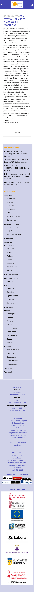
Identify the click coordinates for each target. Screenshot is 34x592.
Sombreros (11, 220)
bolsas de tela (13, 350)
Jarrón (9, 259)
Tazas (9, 339)
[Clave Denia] (26, 479)
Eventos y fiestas (11, 278)
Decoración (9, 246)
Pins (8, 213)
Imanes (10, 202)
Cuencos (10, 317)
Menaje (7, 311)
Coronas (10, 353)
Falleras (10, 256)
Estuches (10, 292)
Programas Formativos (18, 433)
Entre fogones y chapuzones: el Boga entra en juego (17, 175)
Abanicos (11, 198)
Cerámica (8, 242)
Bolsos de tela (12, 227)
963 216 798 (17, 400)
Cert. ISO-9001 (17, 470)
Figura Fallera (12, 296)
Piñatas (10, 281)
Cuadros (10, 249)
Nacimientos (12, 267)
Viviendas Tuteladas (18, 435)
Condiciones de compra (17, 460)
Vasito (9, 342)
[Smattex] (6, 483)
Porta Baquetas (13, 216)
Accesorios (8, 195)
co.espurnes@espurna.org (17, 402)
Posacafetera (12, 328)
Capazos (10, 231)
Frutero (10, 321)
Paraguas (11, 209)
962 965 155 (17, 392)
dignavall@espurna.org (17, 410)
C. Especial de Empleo (18, 421)
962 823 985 (17, 408)
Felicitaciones (12, 360)
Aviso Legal (17, 458)
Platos (9, 270)
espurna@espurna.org (17, 394)
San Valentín (9, 368)
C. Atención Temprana (18, 425)
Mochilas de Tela (14, 234)
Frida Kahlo (8, 307)
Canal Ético (17, 455)
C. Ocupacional (18, 423)
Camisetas (8, 238)
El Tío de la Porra (11, 275)
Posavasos (11, 332)
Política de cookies (17, 465)
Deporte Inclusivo (18, 438)
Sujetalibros (12, 303)
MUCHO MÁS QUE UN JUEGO (15, 182)
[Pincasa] (7, 479)
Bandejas (11, 314)
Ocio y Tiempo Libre (18, 430)
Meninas (10, 263)
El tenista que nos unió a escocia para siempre (14, 152)
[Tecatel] (17, 479)
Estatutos (17, 468)
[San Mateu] (15, 483)
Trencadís (8, 372)
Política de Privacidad (17, 463)
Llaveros (10, 205)
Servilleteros (12, 335)
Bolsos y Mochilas (11, 224)
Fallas (9, 252)
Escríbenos (18, 445)
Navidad (7, 347)
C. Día (18, 428)
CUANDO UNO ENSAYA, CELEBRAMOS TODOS (13, 167)
